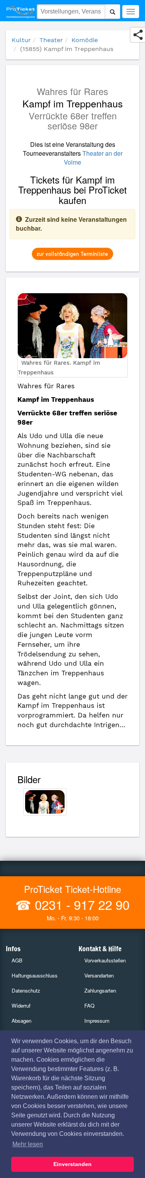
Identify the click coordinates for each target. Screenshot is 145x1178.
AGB (17, 960)
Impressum (96, 1020)
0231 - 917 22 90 (80, 904)
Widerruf (21, 1005)
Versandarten (99, 975)
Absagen (21, 1020)
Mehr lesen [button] (27, 1144)
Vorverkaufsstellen (105, 960)
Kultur (21, 40)
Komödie (85, 40)
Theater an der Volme (93, 158)
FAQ (89, 1005)
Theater (51, 40)
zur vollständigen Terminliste (72, 253)
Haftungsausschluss (35, 975)
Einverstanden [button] (72, 1164)
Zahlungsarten (100, 990)
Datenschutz (26, 990)
